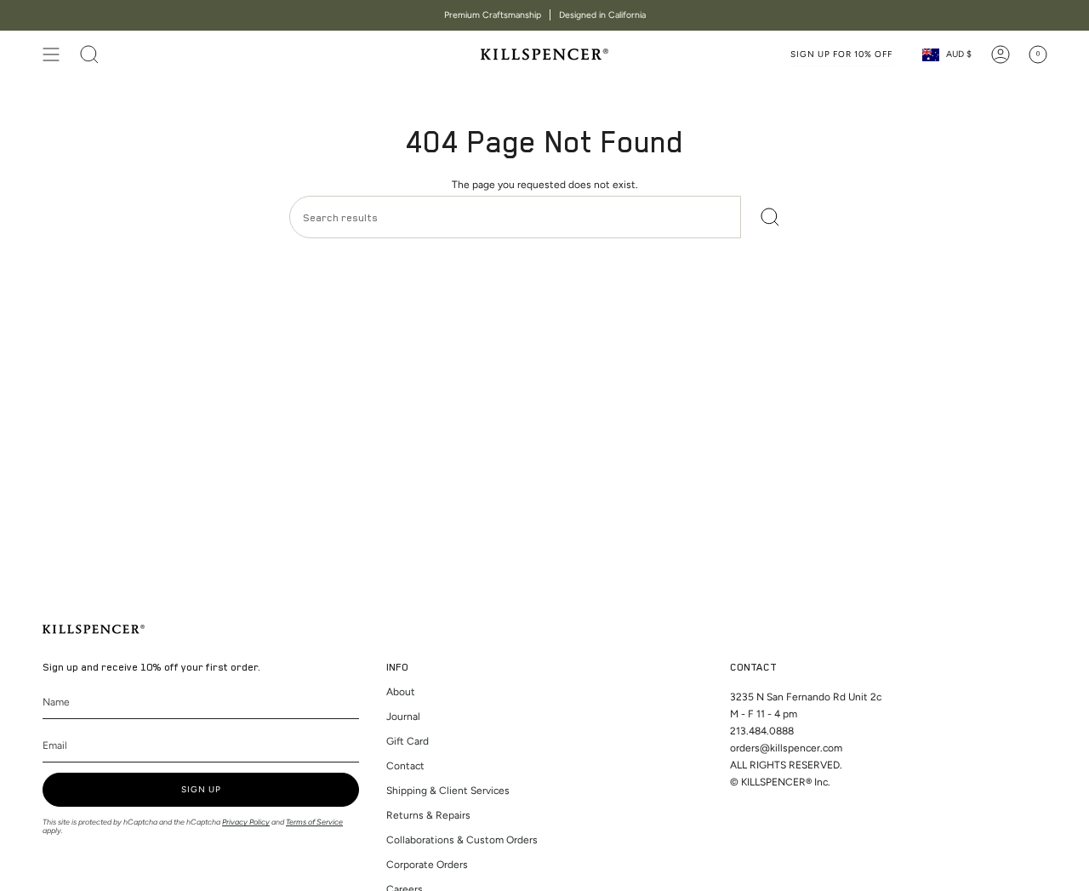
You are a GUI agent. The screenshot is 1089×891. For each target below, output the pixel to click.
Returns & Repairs (428, 815)
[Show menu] (51, 54)
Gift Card (407, 741)
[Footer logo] (94, 629)
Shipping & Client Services (448, 791)
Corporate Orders (427, 865)
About (400, 692)
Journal (403, 717)
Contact (405, 766)
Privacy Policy (246, 821)
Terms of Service (314, 821)
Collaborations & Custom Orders (462, 840)
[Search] (770, 217)
